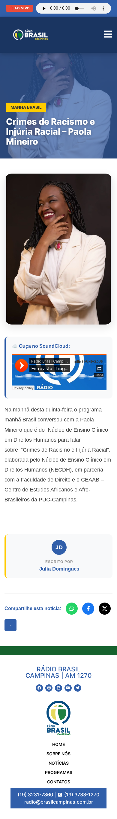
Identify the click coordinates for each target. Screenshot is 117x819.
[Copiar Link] (10, 625)
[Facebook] (88, 609)
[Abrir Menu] (108, 35)
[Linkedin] (58, 688)
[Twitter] (77, 688)
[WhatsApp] (72, 609)
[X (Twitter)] (105, 609)
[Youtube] (68, 688)
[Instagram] (48, 688)
